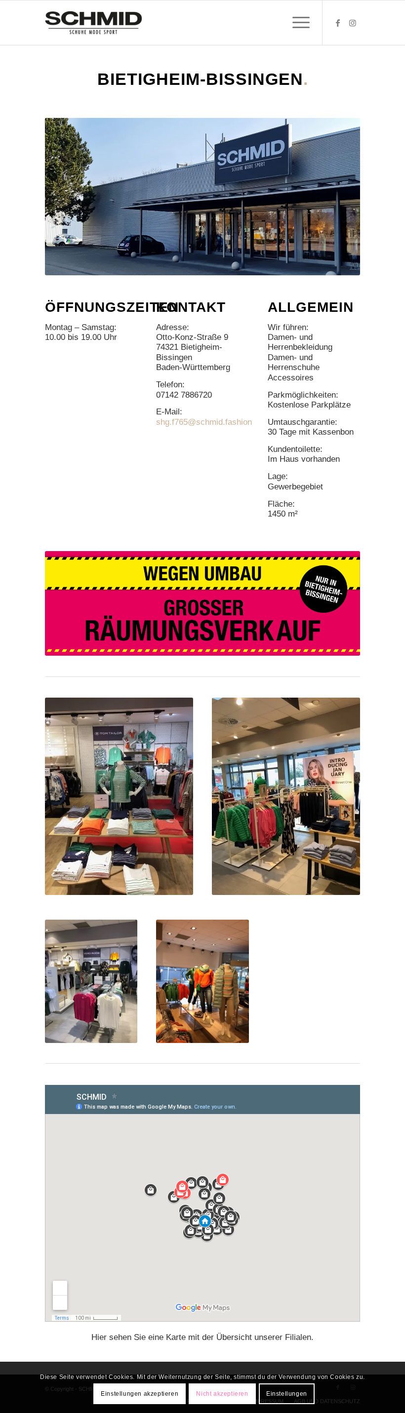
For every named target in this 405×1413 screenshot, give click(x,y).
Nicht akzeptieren (222, 1393)
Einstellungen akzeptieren (139, 1393)
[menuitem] (296, 22)
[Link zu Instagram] (352, 22)
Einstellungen (286, 1393)
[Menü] (296, 22)
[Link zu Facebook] (337, 22)
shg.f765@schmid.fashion (204, 422)
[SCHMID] (93, 22)
